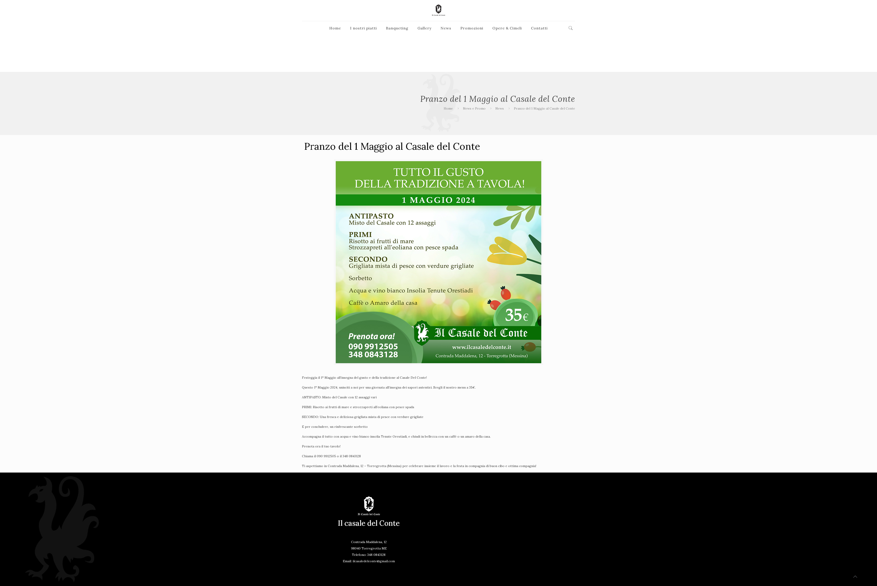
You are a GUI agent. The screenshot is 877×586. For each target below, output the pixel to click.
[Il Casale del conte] (438, 10)
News (499, 108)
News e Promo (474, 108)
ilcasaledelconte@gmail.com (374, 561)
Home (448, 108)
